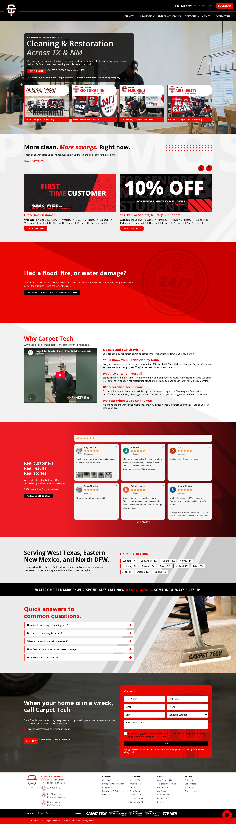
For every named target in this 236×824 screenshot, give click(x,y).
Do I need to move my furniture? (44, 633)
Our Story (161, 791)
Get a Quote (190, 783)
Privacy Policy (88, 820)
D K (179, 447)
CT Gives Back (163, 794)
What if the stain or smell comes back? (47, 641)
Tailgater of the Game (167, 783)
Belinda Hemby (138, 486)
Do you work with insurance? (42, 657)
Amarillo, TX (68, 219)
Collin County (135, 791)
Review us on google (38, 495)
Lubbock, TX (105, 219)
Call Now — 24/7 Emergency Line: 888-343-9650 (52, 292)
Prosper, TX (83, 223)
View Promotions (34, 160)
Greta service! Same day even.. (184, 459)
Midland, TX (45, 223)
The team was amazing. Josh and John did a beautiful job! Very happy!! (95, 460)
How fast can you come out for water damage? (52, 649)
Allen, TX (55, 219)
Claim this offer (36, 228)
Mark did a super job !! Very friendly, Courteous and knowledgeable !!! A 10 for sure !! (188, 501)
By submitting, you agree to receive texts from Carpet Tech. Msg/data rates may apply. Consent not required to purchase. (167, 735)
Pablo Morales (91, 486)
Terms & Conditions (71, 820)
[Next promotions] (209, 168)
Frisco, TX (93, 219)
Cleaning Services (110, 780)
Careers (160, 802)
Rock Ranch (162, 787)
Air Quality (107, 787)
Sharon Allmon (184, 486)
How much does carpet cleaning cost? (47, 625)
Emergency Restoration (113, 783)
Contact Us (223, 16)
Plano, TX (71, 223)
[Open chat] (227, 815)
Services (129, 16)
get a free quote (204, 5)
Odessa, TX (58, 223)
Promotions (147, 16)
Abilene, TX (44, 219)
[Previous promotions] (201, 168)
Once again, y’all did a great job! (90, 498)
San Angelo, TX (99, 223)
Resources (162, 798)
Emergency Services (169, 16)
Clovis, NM (81, 219)
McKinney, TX (31, 223)
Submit (166, 743)
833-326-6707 (59, 70)
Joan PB (135, 447)
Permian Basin (136, 798)
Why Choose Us (164, 780)
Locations (190, 16)
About (206, 16)
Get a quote (36, 71)
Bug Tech (106, 794)
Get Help (189, 780)
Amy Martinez (90, 447)
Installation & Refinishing (113, 791)
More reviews (143, 522)
